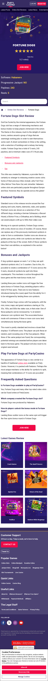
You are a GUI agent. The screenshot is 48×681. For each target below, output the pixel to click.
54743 (14, 635)
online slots (23, 363)
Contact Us (9, 544)
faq (6, 169)
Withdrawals (5, 599)
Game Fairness (23, 609)
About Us (4, 594)
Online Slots (5, 563)
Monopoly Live (26, 568)
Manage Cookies (24, 677)
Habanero (16, 77)
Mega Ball (15, 568)
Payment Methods (17, 599)
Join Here (24, 67)
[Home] (2, 110)
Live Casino (19, 572)
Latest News (32, 10)
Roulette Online (29, 563)
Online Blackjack (16, 563)
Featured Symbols (12, 157)
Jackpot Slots (6, 568)
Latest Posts (5, 10)
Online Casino (6, 583)
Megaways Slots (38, 568)
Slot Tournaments (7, 572)
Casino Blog (17, 583)
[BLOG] (11, 4)
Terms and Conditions (8, 609)
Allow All (24, 667)
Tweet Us (5, 551)
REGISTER (42, 4)
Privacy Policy (34, 609)
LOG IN (33, 4)
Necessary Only (24, 672)
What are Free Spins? (31, 594)
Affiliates (28, 599)
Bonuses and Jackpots (14, 163)
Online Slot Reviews (19, 10)
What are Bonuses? (15, 594)
